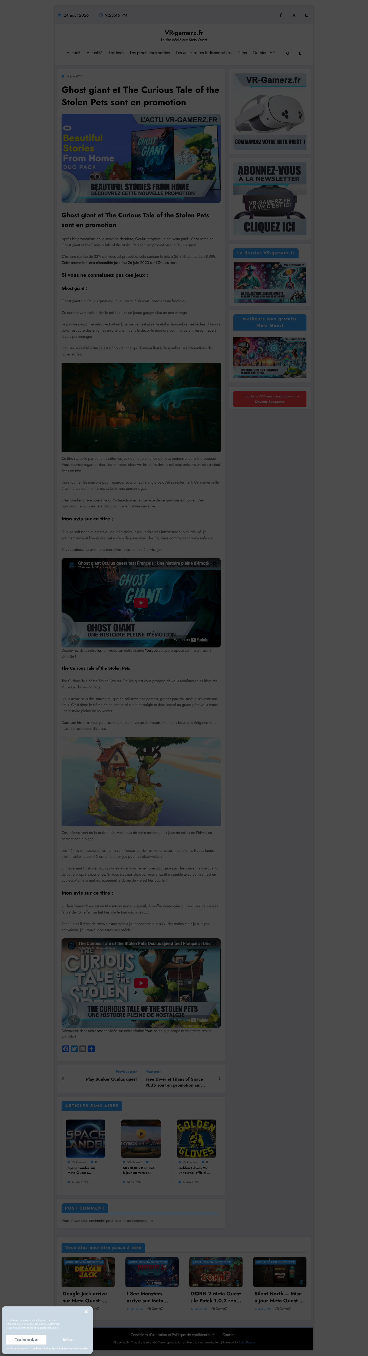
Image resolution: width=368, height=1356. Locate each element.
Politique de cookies (17, 1348)
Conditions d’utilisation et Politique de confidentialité (59, 1348)
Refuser (68, 1339)
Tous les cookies (26, 1339)
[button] (86, 1312)
